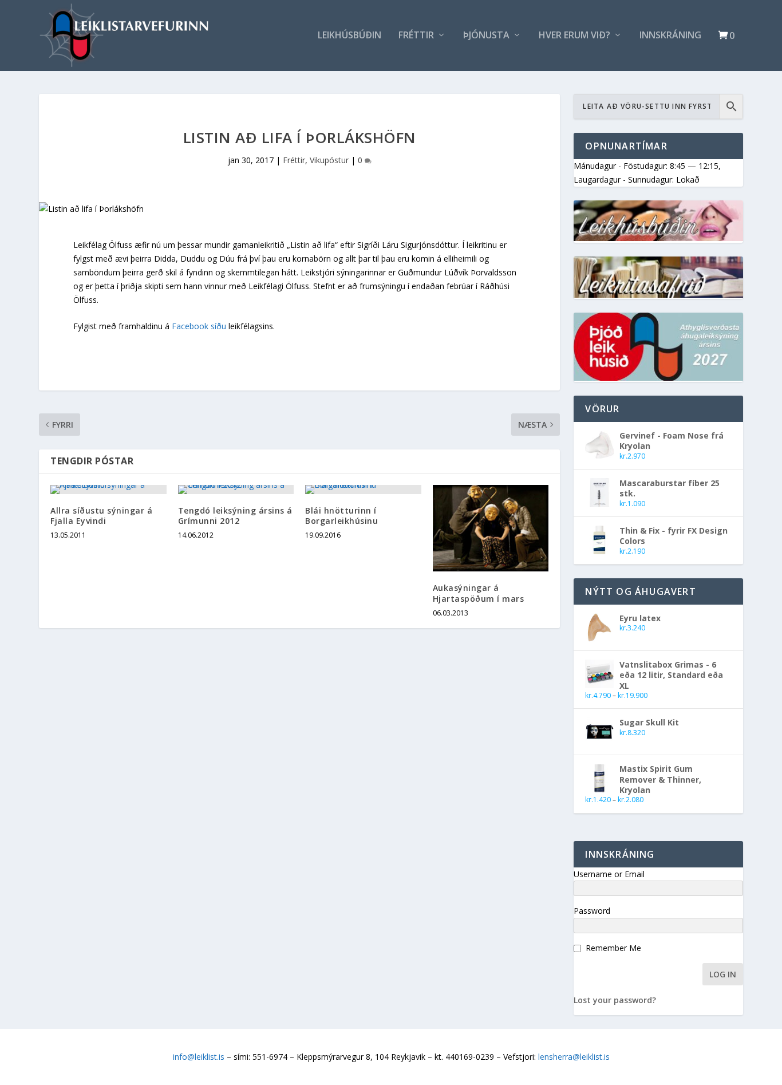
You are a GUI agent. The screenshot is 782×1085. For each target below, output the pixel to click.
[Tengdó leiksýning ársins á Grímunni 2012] (236, 489)
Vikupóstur (329, 160)
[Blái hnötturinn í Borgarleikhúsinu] (363, 489)
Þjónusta (486, 35)
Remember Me (613, 947)
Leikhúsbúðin (349, 35)
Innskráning (670, 35)
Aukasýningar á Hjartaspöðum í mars (478, 592)
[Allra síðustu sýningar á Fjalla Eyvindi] (108, 489)
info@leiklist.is (198, 1056)
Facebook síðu (199, 326)
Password (592, 910)
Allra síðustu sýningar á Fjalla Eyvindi (101, 515)
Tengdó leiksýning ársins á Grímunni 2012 (235, 515)
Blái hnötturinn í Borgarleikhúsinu (341, 515)
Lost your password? (615, 1000)
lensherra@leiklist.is (574, 1056)
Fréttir (416, 35)
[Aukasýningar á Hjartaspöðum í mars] (491, 528)
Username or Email (609, 874)
